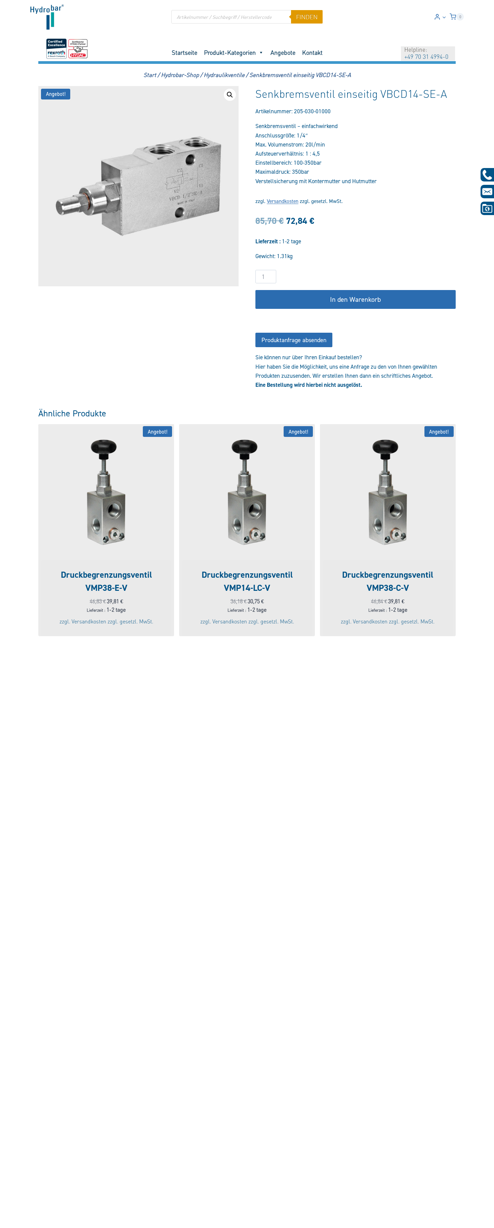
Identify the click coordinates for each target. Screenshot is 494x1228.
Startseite (184, 52)
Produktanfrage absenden (293, 339)
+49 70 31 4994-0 (426, 56)
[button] (444, 16)
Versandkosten (282, 201)
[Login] (440, 17)
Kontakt (312, 52)
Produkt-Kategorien (230, 52)
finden (307, 17)
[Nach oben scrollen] (16, 1218)
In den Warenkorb (355, 299)
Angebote (283, 52)
